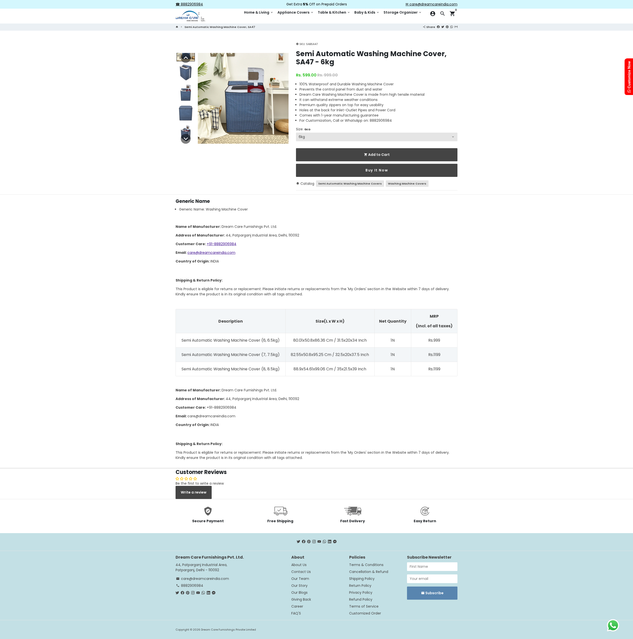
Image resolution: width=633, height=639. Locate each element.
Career (297, 606)
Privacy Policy (360, 592)
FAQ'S (296, 613)
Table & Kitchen (334, 12)
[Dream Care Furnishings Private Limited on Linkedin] (329, 541)
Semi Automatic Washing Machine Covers (350, 184)
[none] (186, 58)
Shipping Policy (362, 578)
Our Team (300, 578)
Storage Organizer (403, 12)
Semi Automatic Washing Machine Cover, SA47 (219, 27)
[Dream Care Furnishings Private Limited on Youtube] (319, 541)
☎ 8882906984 (189, 4)
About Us (299, 564)
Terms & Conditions (366, 564)
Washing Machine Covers (407, 184)
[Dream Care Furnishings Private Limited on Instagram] (314, 541)
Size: (303, 129)
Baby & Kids (367, 12)
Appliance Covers (295, 12)
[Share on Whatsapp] (451, 27)
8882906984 (189, 585)
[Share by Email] (456, 27)
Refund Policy (360, 599)
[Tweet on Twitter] (442, 27)
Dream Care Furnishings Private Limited (228, 630)
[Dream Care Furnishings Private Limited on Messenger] (335, 541)
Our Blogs (299, 592)
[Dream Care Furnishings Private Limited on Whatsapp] (324, 541)
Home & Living (258, 12)
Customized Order (365, 613)
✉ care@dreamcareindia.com (431, 4)
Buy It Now (376, 170)
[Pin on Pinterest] (447, 27)
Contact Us (301, 571)
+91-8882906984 (221, 243)
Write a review (193, 492)
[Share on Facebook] (438, 27)
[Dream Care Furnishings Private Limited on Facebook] (303, 541)
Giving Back (301, 599)
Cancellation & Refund (368, 571)
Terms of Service (364, 606)
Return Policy (360, 585)
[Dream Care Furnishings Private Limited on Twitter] (298, 541)
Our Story (299, 585)
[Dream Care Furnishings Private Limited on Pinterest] (309, 541)
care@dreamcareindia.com (211, 252)
